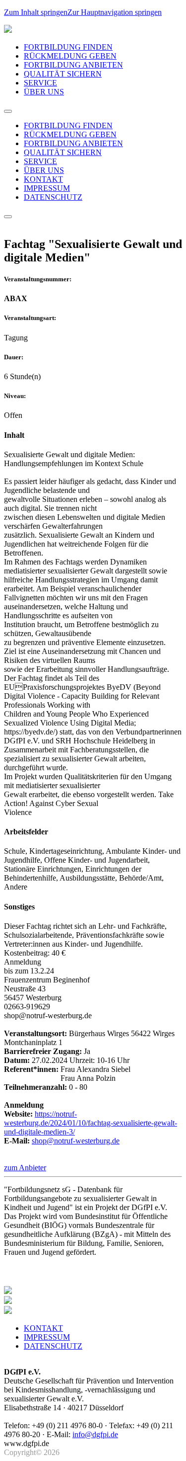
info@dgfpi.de (95, 1434)
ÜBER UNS (44, 91)
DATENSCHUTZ (53, 197)
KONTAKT (43, 179)
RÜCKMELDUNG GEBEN (70, 56)
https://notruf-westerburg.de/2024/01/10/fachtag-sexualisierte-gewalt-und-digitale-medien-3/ (90, 1123)
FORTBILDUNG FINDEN (68, 47)
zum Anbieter (25, 1167)
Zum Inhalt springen (35, 12)
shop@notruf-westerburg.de (76, 1140)
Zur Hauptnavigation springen (114, 12)
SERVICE (40, 83)
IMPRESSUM (47, 188)
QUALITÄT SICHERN (63, 74)
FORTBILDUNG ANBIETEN (73, 65)
